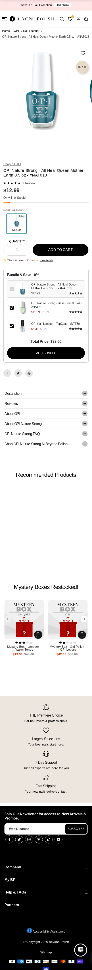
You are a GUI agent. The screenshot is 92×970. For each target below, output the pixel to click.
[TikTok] (49, 839)
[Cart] (86, 19)
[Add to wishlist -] (83, 53)
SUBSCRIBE (76, 828)
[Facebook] (7, 373)
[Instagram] (29, 839)
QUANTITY (17, 241)
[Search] (61, 19)
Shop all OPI (12, 164)
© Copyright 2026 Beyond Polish (46, 942)
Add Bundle (46, 353)
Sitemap (46, 952)
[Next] (84, 619)
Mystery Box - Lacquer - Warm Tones (24, 648)
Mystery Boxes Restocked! (46, 587)
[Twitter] (18, 373)
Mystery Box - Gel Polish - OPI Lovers (68, 648)
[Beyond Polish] (31, 19)
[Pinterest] (29, 373)
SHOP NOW (62, 5)
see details (46, 260)
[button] (4, 19)
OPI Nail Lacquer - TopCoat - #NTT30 (55, 323)
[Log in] (78, 19)
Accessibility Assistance (48, 931)
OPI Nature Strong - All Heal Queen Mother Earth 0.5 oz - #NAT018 (54, 286)
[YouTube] (58, 839)
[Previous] (7, 619)
